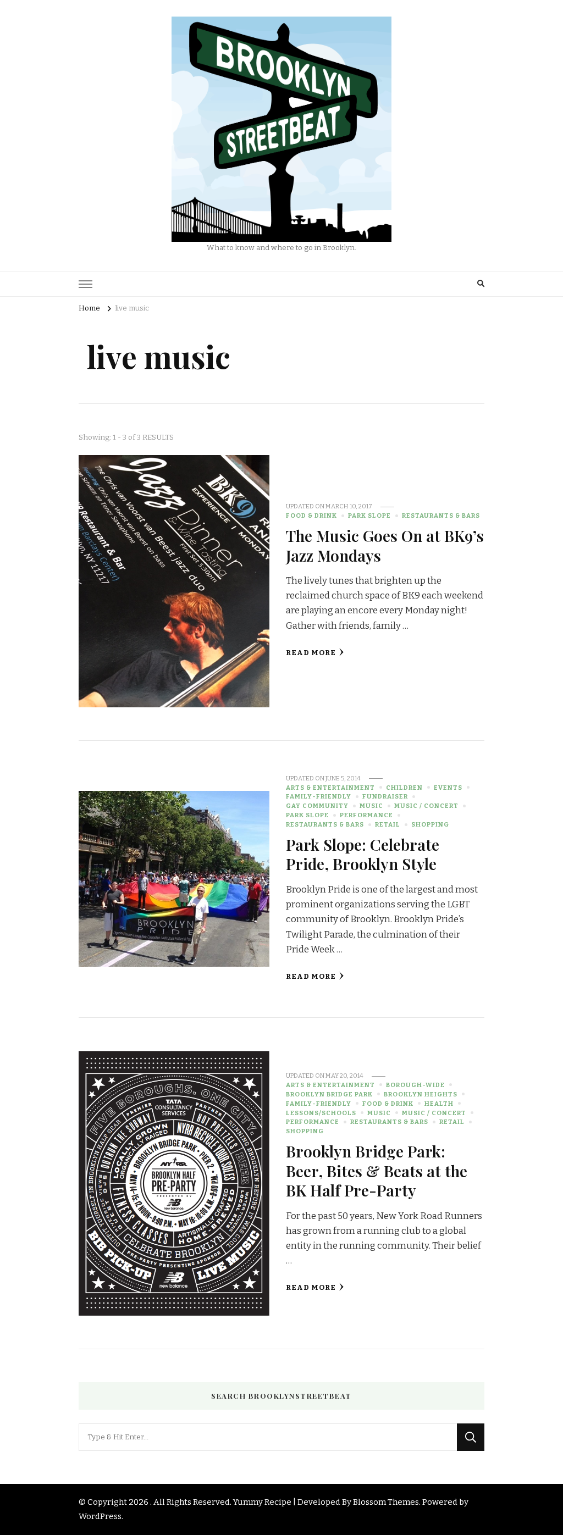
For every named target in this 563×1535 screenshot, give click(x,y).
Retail (387, 824)
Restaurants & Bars (441, 515)
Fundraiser (385, 796)
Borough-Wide (415, 1085)
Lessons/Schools (321, 1113)
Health (439, 1103)
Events (448, 787)
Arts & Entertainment (330, 787)
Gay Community (317, 806)
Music (371, 806)
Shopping (430, 824)
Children (404, 787)
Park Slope (369, 515)
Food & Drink (311, 515)
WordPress (100, 1516)
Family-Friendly (318, 796)
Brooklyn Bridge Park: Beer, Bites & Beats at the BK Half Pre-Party (376, 1170)
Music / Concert (426, 806)
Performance (366, 815)
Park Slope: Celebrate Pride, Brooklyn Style (362, 854)
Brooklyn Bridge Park (329, 1094)
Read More (311, 653)
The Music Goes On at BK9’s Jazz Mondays (385, 545)
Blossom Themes (386, 1502)
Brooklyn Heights (420, 1094)
